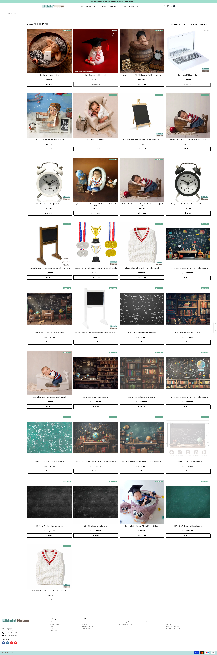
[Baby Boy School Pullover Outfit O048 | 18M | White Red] (49, 566)
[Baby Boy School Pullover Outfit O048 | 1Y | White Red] (142, 244)
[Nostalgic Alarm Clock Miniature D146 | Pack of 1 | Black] (188, 180)
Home (8, 13)
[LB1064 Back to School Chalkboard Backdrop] (188, 437)
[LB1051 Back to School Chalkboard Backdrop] (49, 502)
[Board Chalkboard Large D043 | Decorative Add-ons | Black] (142, 115)
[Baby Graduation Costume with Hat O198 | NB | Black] (142, 502)
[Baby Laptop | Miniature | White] (188, 51)
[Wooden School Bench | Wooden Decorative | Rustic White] (49, 373)
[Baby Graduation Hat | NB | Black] (95, 51)
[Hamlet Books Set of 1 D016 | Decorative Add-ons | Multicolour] (142, 51)
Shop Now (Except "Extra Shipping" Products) (120, 1)
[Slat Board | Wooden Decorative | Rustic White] (49, 115)
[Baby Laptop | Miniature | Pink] (95, 115)
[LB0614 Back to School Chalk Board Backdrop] (142, 309)
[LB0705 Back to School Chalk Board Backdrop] (49, 437)
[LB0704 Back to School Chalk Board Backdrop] (188, 502)
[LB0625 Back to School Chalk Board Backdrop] (49, 309)
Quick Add (187, 278)
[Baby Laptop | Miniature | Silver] (49, 51)
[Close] (32, 645)
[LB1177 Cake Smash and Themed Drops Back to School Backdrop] (95, 437)
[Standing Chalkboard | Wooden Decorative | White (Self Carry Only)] (95, 309)
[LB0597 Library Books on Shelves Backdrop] (142, 373)
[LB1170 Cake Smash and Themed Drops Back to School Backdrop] (142, 437)
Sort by (194, 24)
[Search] (164, 6)
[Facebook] (3, 642)
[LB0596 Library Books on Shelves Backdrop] (188, 309)
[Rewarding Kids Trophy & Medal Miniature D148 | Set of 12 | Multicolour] (95, 244)
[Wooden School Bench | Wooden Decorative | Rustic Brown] (188, 115)
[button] (35, 24)
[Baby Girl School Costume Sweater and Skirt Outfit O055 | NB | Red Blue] (142, 180)
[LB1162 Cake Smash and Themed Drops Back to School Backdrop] (188, 373)
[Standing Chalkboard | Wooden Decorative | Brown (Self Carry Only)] (49, 244)
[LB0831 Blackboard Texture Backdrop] (95, 502)
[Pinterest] (11, 642)
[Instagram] (7, 642)
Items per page (174, 24)
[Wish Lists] (168, 6)
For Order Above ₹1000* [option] (108, 1)
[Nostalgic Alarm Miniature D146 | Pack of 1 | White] (49, 180)
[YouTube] (15, 642)
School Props (16, 13)
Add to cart (49, 84)
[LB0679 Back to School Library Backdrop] (95, 373)
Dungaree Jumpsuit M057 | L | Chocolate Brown (18, 650)
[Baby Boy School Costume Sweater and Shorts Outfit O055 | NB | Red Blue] (95, 180)
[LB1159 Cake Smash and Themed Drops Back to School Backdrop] (188, 244)
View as (30, 24)
